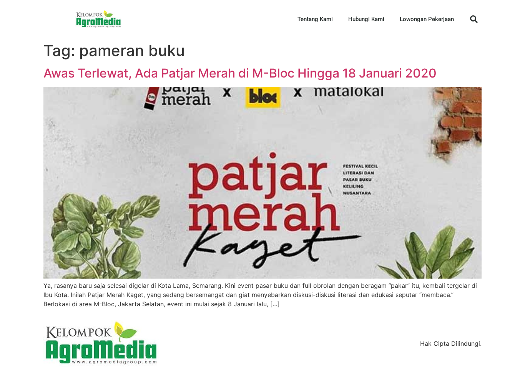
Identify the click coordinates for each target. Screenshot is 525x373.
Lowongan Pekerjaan (427, 19)
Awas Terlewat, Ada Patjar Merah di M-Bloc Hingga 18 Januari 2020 (240, 73)
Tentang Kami (315, 19)
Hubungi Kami (366, 19)
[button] (474, 19)
